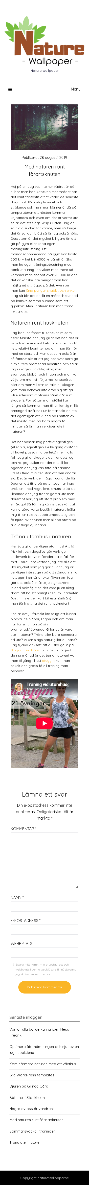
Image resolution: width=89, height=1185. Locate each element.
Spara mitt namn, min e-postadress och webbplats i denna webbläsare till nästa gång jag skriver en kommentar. (46, 969)
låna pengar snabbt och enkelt (51, 290)
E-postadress (26, 920)
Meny (76, 89)
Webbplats (21, 943)
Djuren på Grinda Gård (28, 1086)
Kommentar (23, 828)
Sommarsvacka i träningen (32, 1131)
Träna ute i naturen (25, 1142)
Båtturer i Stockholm (27, 1097)
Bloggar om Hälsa (26, 650)
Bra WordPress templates (31, 1075)
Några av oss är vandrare (31, 1108)
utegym (48, 660)
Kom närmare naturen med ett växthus (42, 1064)
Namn (17, 897)
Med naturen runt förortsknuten (36, 1119)
